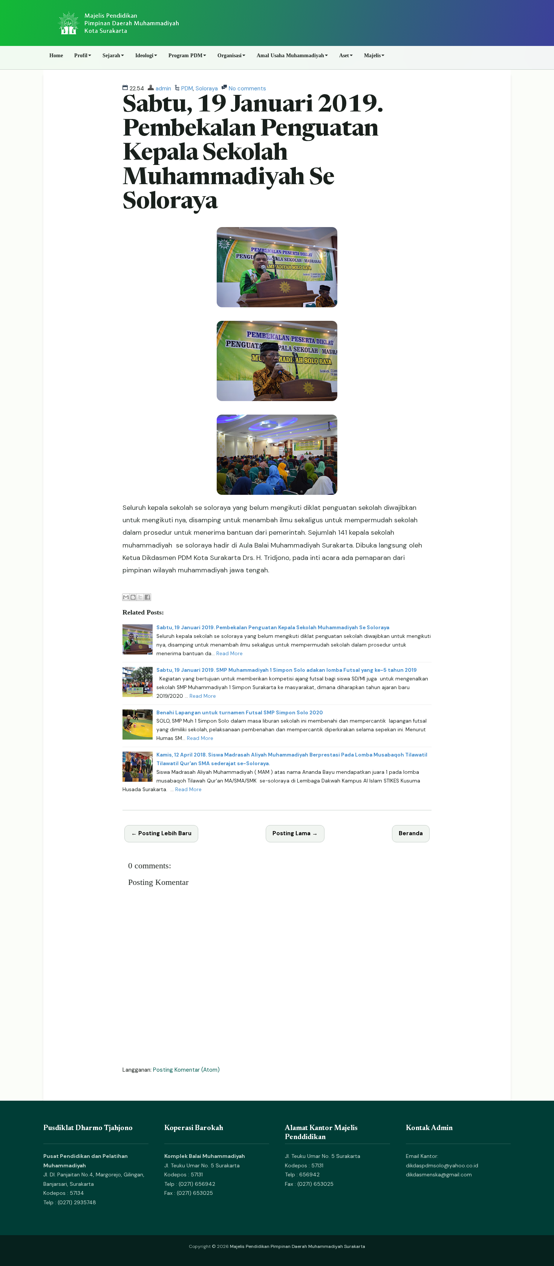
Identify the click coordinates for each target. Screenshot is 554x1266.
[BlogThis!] (133, 597)
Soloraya (207, 88)
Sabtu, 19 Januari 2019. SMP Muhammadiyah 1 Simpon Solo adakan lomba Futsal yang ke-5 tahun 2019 (286, 670)
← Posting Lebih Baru (161, 833)
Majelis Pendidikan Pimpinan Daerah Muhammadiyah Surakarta (297, 1246)
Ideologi (144, 55)
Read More (229, 653)
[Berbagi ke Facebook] (147, 597)
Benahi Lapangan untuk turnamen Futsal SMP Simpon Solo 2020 (239, 712)
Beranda (411, 833)
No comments (247, 88)
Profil (80, 55)
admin (163, 88)
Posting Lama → (295, 833)
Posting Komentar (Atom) (186, 1070)
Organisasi (229, 55)
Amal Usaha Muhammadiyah (290, 55)
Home (56, 55)
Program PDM (185, 55)
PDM (187, 88)
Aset (344, 55)
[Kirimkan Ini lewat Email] (126, 597)
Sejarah (111, 55)
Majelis (372, 55)
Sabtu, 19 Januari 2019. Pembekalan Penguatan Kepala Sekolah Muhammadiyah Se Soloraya (252, 154)
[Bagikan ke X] (140, 597)
